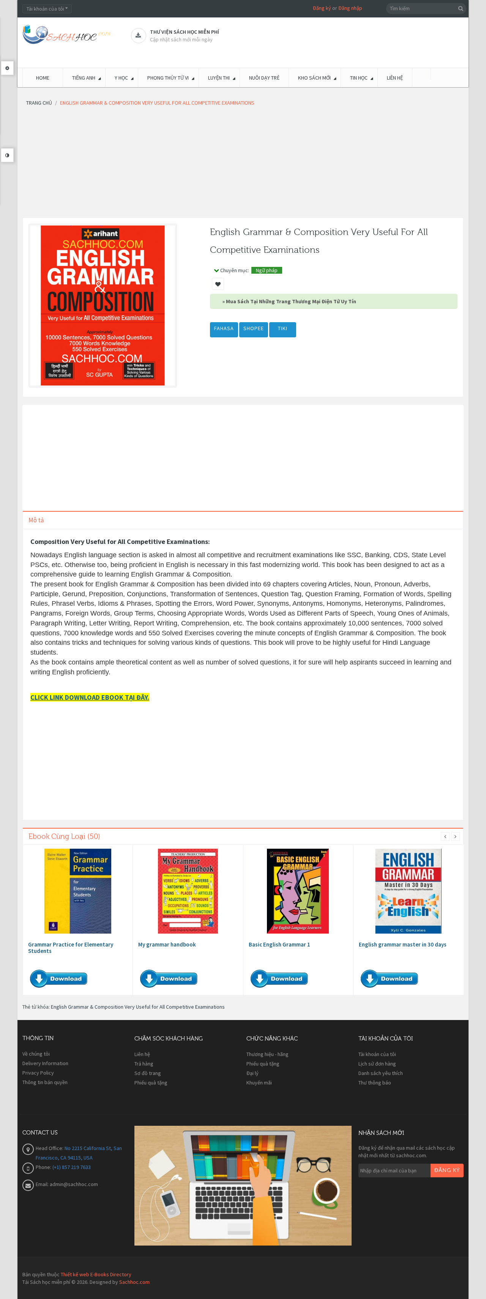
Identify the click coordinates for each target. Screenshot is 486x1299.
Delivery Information (45, 1063)
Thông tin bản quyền (45, 1082)
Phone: (44, 1167)
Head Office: (50, 1148)
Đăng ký (322, 8)
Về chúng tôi (36, 1053)
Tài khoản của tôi (377, 1054)
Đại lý (252, 1073)
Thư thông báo (374, 1082)
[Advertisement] (243, 164)
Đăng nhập (350, 8)
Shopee (253, 328)
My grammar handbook (167, 944)
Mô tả (36, 520)
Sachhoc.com (134, 1282)
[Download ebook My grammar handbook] (188, 891)
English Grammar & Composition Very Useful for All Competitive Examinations (138, 1006)
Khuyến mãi (259, 1082)
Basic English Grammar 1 (279, 944)
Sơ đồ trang (147, 1073)
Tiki (282, 328)
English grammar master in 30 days (403, 944)
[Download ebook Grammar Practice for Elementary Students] (77, 891)
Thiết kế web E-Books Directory (96, 1274)
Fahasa (224, 328)
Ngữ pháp (266, 270)
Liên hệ (142, 1054)
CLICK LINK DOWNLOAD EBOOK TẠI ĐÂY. (89, 697)
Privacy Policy (38, 1072)
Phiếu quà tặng (150, 1082)
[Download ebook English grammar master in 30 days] (408, 891)
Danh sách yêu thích (380, 1073)
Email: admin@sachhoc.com (67, 1184)
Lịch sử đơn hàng (377, 1063)
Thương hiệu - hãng (267, 1054)
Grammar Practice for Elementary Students (70, 947)
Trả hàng (143, 1063)
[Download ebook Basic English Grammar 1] (298, 891)
